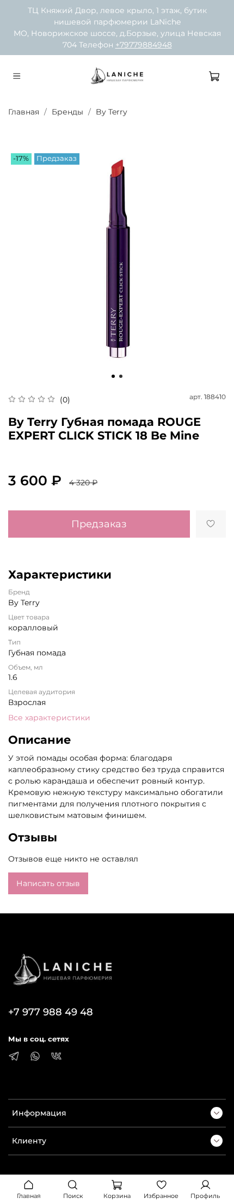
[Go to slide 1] (113, 376)
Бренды (67, 112)
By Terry (111, 112)
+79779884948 (143, 45)
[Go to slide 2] (120, 376)
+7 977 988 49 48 (50, 1012)
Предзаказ (99, 523)
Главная (23, 112)
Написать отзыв (48, 883)
